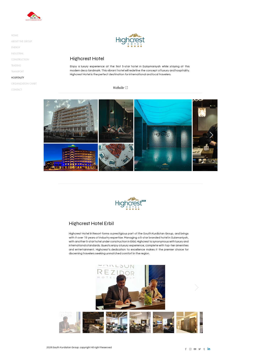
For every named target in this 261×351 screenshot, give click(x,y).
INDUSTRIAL (17, 53)
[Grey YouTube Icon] (195, 349)
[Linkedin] (208, 349)
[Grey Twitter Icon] (199, 349)
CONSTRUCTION (20, 59)
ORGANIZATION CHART (24, 83)
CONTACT (16, 89)
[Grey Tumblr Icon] (204, 349)
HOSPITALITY (17, 77)
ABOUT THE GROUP (21, 41)
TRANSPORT (17, 71)
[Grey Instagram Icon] (190, 349)
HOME (14, 35)
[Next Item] (211, 135)
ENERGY (15, 47)
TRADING (16, 65)
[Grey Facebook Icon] (185, 349)
